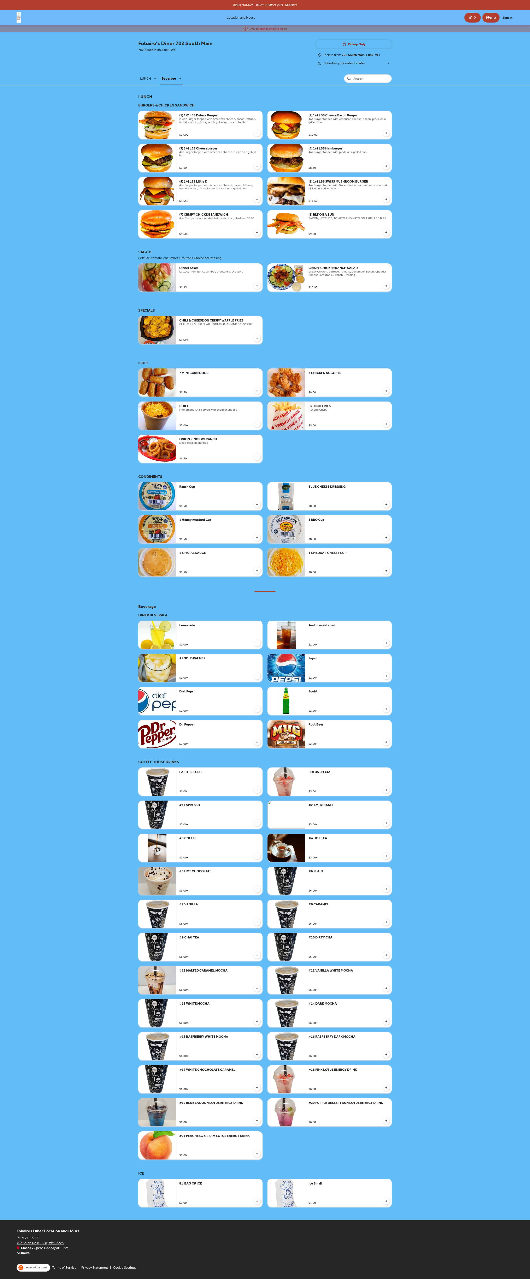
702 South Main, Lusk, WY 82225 (40, 1243)
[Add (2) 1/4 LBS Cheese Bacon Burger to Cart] (386, 133)
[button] (149, 78)
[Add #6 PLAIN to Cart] (386, 889)
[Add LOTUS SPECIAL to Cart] (386, 790)
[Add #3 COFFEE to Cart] (257, 856)
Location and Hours (241, 17)
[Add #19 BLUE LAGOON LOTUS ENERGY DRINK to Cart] (257, 1120)
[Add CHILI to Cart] (257, 424)
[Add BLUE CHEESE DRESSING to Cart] (386, 504)
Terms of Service (64, 1267)
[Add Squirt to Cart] (386, 709)
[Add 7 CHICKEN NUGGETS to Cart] (386, 390)
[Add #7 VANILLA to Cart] (257, 922)
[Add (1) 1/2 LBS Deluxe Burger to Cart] (257, 133)
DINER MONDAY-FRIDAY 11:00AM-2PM (258, 5)
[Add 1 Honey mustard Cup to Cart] (257, 537)
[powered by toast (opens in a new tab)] (33, 1267)
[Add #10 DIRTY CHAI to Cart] (386, 955)
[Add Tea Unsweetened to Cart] (386, 643)
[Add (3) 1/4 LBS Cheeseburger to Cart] (257, 166)
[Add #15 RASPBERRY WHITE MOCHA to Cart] (257, 1054)
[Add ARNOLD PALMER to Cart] (257, 676)
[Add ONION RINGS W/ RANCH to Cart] (257, 457)
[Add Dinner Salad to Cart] (257, 285)
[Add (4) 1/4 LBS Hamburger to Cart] (386, 166)
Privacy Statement (94, 1267)
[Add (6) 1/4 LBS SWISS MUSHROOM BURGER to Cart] (386, 199)
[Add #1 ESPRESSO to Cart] (257, 823)
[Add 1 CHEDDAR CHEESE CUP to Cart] (386, 570)
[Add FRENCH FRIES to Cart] (386, 424)
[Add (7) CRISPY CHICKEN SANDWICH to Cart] (257, 232)
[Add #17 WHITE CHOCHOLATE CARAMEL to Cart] (257, 1087)
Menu (491, 17)
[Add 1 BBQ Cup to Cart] (386, 537)
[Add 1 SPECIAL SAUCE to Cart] (257, 570)
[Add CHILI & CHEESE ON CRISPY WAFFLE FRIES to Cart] (257, 338)
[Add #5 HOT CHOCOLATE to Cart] (257, 889)
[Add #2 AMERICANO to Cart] (386, 823)
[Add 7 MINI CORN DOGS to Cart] (257, 390)
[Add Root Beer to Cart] (386, 742)
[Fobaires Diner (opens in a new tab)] (19, 17)
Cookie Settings (124, 1267)
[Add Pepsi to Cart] (386, 676)
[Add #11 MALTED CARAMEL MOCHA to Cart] (257, 988)
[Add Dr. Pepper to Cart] (257, 742)
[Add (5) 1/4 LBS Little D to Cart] (257, 199)
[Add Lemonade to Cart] (257, 643)
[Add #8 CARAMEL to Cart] (386, 922)
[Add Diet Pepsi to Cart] (257, 709)
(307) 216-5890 (28, 1238)
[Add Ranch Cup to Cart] (257, 504)
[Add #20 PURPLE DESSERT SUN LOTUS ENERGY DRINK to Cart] (386, 1120)
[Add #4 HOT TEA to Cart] (386, 856)
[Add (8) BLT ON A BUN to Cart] (386, 232)
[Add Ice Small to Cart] (386, 1201)
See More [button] (291, 5)
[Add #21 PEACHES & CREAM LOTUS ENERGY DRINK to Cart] (257, 1153)
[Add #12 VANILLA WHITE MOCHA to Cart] (386, 988)
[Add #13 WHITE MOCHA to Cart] (257, 1021)
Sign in (507, 18)
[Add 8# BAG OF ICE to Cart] (257, 1201)
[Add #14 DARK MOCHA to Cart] (386, 1021)
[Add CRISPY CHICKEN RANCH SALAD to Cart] (386, 285)
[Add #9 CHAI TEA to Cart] (257, 955)
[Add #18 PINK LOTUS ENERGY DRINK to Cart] (386, 1087)
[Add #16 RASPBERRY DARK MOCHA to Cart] (386, 1054)
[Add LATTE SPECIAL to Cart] (257, 790)
